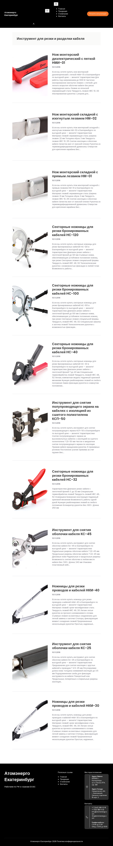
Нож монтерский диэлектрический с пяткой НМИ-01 (73, 59)
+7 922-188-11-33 (98, 810)
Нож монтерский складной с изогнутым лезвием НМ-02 (75, 116)
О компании (65, 781)
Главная (63, 777)
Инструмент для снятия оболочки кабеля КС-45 (71, 532)
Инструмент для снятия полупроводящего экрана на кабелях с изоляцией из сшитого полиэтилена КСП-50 (75, 411)
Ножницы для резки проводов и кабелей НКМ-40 (75, 588)
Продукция (64, 779)
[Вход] (56, 24)
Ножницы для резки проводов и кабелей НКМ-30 (75, 704)
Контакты (64, 784)
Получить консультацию (97, 14)
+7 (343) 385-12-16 (99, 808)
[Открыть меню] (47, 11)
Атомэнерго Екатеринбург (11, 14)
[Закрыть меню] (56, 4)
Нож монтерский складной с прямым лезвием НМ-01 (75, 174)
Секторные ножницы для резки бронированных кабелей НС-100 (72, 289)
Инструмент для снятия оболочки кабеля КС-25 (71, 646)
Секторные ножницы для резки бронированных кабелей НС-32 (72, 476)
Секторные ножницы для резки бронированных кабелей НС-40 (72, 348)
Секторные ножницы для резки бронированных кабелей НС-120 (72, 231)
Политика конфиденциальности (70, 841)
